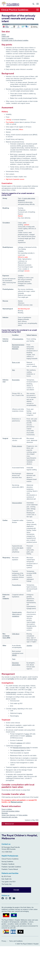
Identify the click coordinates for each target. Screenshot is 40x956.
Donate (16, 890)
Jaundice (29, 645)
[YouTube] (14, 898)
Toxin (13, 659)
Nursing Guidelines (7, 861)
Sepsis (4, 34)
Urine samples (23, 815)
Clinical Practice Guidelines (10, 859)
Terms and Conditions (16, 941)
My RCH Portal (6, 876)
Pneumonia (15, 347)
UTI (24, 78)
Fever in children (7, 809)
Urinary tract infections (9, 815)
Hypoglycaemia (17, 612)
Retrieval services (17, 802)
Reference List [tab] (9, 824)
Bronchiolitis (16, 380)
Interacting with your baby (9, 817)
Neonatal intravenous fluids (21, 747)
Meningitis (15, 348)
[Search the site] (33, 4)
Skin (13, 370)
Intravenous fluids (18, 750)
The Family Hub (6, 884)
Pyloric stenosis (17, 446)
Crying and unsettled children (11, 811)
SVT (21, 548)
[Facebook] (3, 898)
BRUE (14, 655)
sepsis (27, 734)
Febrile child (5, 36)
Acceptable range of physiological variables (15, 40)
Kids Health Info (7, 879)
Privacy (4, 941)
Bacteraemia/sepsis (18, 345)
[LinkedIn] (11, 898)
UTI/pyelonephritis (17, 339)
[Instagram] (7, 898)
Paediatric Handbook (8, 864)
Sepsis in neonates (7, 38)
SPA (29, 689)
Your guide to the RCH (8, 881)
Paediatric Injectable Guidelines (11, 867)
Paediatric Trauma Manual (10, 869)
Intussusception (17, 503)
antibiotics (29, 736)
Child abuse (15, 634)
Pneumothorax (16, 585)
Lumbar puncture (11, 692)
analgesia (19, 743)
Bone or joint (16, 362)
